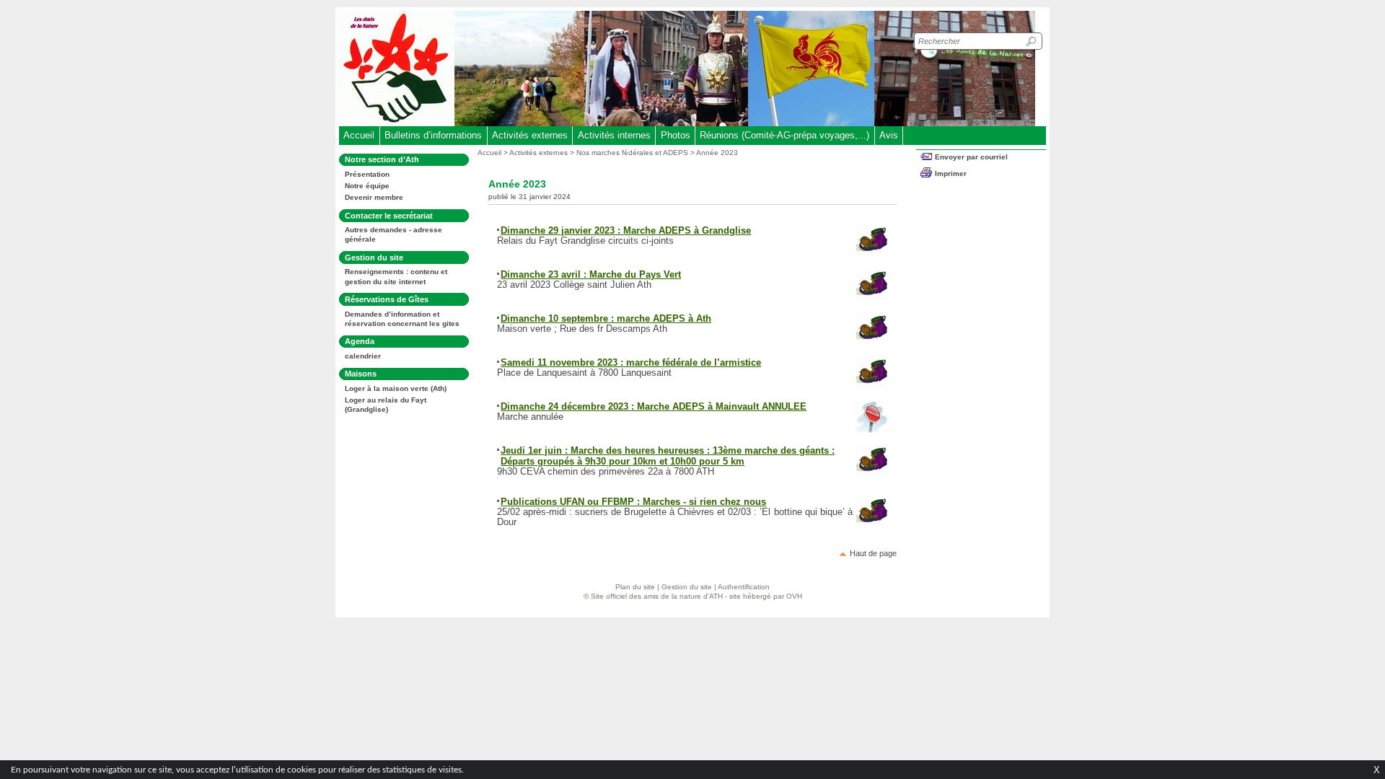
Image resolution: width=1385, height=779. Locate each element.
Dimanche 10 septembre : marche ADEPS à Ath (606, 318)
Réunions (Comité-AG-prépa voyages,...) (784, 135)
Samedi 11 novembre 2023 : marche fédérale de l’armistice (631, 362)
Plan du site (635, 587)
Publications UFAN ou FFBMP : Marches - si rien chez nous (633, 501)
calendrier (363, 356)
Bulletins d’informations (433, 135)
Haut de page (873, 553)
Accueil (358, 135)
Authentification (744, 587)
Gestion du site (686, 587)
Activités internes (614, 135)
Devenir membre (374, 197)
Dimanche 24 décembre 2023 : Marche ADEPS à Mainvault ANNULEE (653, 406)
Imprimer (951, 173)
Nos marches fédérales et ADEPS (632, 153)
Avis (888, 135)
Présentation (367, 174)
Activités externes (530, 135)
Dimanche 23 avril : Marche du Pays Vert (591, 274)
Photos (675, 135)
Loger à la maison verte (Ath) (396, 388)
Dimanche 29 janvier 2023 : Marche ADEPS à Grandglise (626, 230)
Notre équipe (367, 186)
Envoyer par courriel (971, 157)
